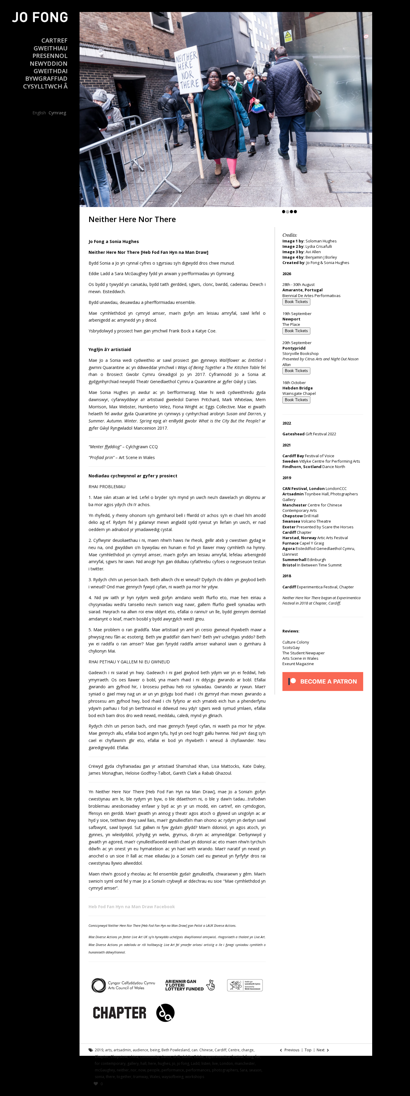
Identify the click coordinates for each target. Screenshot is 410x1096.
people (153, 1070)
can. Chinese (202, 1049)
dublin (187, 1056)
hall (143, 1063)
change (247, 1049)
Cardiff (220, 1049)
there (110, 1076)
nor (134, 1070)
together (124, 1076)
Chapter (102, 1056)
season (255, 1070)
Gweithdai (51, 71)
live (215, 1063)
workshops (194, 1076)
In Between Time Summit (319, 565)
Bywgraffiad (46, 78)
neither (123, 1070)
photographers (225, 1070)
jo (173, 1063)
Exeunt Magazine (298, 663)
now (142, 1070)
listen (205, 1063)
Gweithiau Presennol (50, 52)
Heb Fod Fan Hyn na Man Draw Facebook (132, 906)
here (152, 1063)
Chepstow (119, 1056)
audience (140, 1049)
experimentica (218, 1056)
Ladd (195, 1063)
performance (172, 1070)
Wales (155, 1076)
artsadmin (122, 1049)
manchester (245, 1063)
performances (198, 1070)
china (133, 1056)
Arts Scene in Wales (300, 658)
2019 (99, 1049)
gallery (133, 1063)
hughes (164, 1063)
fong (249, 1056)
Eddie (199, 1056)
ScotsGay (291, 647)
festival (238, 1056)
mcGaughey (105, 1070)
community (149, 1056)
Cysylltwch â (45, 86)
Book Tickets (296, 301)
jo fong (183, 1063)
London (226, 1063)
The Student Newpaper (303, 653)
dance (166, 1056)
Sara (243, 1070)
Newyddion (49, 63)
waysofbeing (172, 1076)
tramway (140, 1076)
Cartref (54, 40)
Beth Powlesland (175, 1049)
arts (108, 1049)
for (257, 1056)
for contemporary (110, 1063)
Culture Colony (295, 642)
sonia (99, 1076)
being (155, 1049)
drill (176, 1056)
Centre (234, 1049)
